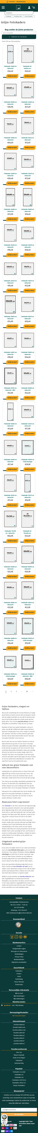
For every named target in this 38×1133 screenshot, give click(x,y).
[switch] (4, 1123)
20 (27, 691)
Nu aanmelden (19, 1114)
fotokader (8, 806)
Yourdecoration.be (25, 876)
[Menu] (3, 7)
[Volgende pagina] (32, 691)
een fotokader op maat (20, 866)
